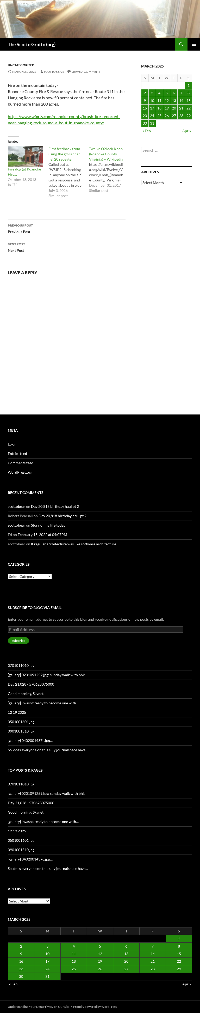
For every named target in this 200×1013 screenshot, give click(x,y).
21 (181, 108)
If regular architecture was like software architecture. (74, 544)
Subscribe (18, 641)
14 (181, 100)
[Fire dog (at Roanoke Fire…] (25, 156)
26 (167, 115)
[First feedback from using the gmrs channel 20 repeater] (68, 172)
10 (152, 100)
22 (188, 108)
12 (167, 100)
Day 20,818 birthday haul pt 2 (55, 506)
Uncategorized (21, 65)
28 (181, 115)
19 (167, 108)
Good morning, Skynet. (26, 693)
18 (159, 108)
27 (174, 115)
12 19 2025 (17, 712)
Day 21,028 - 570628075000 (31, 684)
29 (188, 115)
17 (152, 108)
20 (174, 108)
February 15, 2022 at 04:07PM (42, 534)
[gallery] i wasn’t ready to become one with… (43, 703)
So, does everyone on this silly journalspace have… (48, 750)
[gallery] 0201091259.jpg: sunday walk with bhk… (47, 675)
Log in (12, 444)
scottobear (54, 72)
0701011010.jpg (21, 665)
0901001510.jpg (21, 731)
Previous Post (20, 228)
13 (174, 100)
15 (188, 100)
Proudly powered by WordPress (95, 1007)
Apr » (186, 131)
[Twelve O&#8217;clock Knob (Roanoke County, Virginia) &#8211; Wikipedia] (109, 169)
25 (159, 115)
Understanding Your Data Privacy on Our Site (38, 1007)
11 (159, 100)
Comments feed (20, 463)
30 (145, 123)
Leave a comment (86, 72)
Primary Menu (194, 44)
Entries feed (17, 453)
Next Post (16, 247)
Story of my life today (48, 525)
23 (145, 115)
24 (152, 115)
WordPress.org (20, 472)
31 (152, 123)
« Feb (146, 131)
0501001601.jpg (21, 721)
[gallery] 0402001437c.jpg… (30, 740)
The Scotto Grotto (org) (31, 44)
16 (145, 108)
